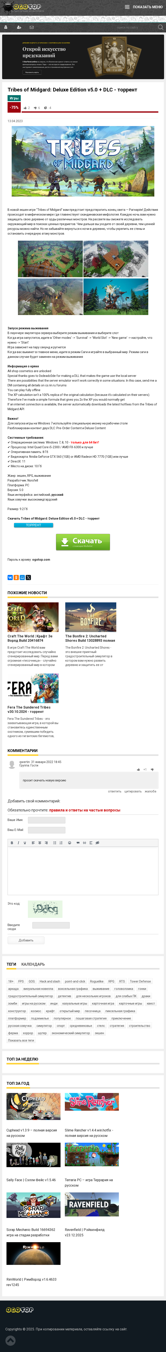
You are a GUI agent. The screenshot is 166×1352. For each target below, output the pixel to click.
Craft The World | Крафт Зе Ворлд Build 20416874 (30, 638)
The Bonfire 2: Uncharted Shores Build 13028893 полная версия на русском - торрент (90, 640)
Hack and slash (50, 981)
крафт (50, 1011)
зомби (12, 1003)
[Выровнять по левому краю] (33, 843)
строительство (139, 1025)
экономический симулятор (71, 1033)
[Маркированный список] (54, 843)
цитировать (133, 791)
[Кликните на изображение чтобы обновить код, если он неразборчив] (45, 917)
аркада (13, 988)
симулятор (44, 1025)
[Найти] (160, 27)
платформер (17, 1018)
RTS (122, 981)
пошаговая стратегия (91, 1018)
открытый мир (70, 1011)
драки (146, 996)
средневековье (81, 1025)
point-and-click (75, 981)
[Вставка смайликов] (69, 843)
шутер (42, 1033)
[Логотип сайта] (22, 8)
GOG (32, 981)
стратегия (117, 1025)
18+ (10, 981)
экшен (99, 1033)
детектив (64, 996)
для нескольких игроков (93, 996)
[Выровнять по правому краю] (46, 843)
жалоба (150, 791)
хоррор (28, 1033)
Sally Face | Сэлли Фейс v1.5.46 (31, 1180)
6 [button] (39, 108)
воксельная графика (73, 988)
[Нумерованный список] (61, 843)
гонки (142, 988)
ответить (114, 791)
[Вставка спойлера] (91, 843)
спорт (61, 1025)
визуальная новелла (38, 988)
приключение (121, 1018)
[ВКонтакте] (10, 577)
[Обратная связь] (31, 27)
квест (151, 1003)
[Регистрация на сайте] (19, 27)
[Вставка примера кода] (84, 843)
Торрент (33, 525)
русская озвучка (20, 1025)
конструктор (17, 1011)
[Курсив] (18, 843)
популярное (62, 1018)
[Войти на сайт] (6, 27)
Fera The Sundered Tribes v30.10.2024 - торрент (29, 709)
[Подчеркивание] (25, 843)
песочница (93, 1011)
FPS (21, 981)
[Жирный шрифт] (12, 843)
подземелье (40, 1018)
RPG (111, 981)
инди (53, 1003)
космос (36, 1011)
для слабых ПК (126, 996)
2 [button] (29, 108)
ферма (13, 1033)
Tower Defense (140, 981)
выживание (101, 988)
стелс (101, 1025)
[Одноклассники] (16, 577)
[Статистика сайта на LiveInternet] (14, 1322)
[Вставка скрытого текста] (97, 843)
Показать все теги (21, 1040)
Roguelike (97, 981)
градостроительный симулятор (30, 996)
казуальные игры (74, 1003)
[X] (28, 577)
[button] (139, 769)
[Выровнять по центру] (40, 843)
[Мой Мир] (22, 577)
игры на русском (33, 1003)
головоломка (123, 988)
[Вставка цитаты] (78, 843)
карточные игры (130, 1003)
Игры (14, 98)
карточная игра (103, 1003)
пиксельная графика (120, 1011)
